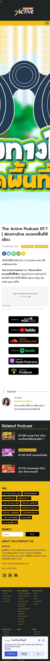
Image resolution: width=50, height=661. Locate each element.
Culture (35, 604)
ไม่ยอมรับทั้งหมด (24, 654)
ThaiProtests (30, 512)
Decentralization (24, 596)
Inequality (24, 498)
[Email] (18, 253)
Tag (4, 488)
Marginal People (24, 609)
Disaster (6, 634)
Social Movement (24, 593)
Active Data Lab (11, 493)
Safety (20, 624)
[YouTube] (15, 575)
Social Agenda (11, 512)
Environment (41, 246)
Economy (6, 598)
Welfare (21, 598)
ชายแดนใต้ (26, 517)
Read (34, 629)
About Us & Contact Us (17, 541)
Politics (5, 593)
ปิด (38, 654)
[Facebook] (4, 253)
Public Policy (29, 508)
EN (39, 640)
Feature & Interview (36, 633)
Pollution (6, 632)
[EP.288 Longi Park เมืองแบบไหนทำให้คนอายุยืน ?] (8, 436)
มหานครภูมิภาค (10, 522)
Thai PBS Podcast (7, 309)
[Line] (14, 253)
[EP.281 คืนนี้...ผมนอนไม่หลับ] (8, 453)
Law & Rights (7, 596)
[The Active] (24, 12)
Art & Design (37, 601)
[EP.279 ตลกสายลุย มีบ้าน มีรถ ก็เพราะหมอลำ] (8, 469)
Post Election (11, 508)
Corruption (6, 601)
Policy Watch (29, 503)
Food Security (23, 601)
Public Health (22, 616)
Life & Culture (11, 503)
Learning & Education (22, 605)
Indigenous (9, 498)
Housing (21, 621)
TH (43, 640)
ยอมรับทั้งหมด (11, 654)
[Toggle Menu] (47, 23)
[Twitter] (9, 253)
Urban (35, 596)
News (19, 629)
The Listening (10, 517)
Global (35, 593)
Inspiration (27, 246)
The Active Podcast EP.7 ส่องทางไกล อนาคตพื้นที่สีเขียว (28, 309)
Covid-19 (21, 619)
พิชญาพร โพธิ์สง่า (23, 401)
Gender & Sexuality (27, 450)
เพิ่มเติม (8, 649)
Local (35, 598)
